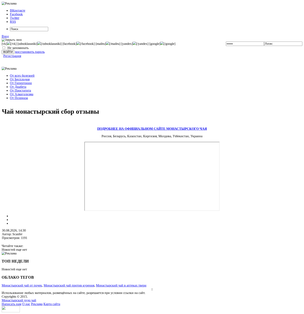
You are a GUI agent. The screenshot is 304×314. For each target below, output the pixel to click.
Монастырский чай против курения (69, 285)
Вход (5, 36)
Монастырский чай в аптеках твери (121, 285)
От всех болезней (22, 75)
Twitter (14, 18)
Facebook (16, 14)
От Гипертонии (21, 83)
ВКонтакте (17, 10)
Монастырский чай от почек (22, 285)
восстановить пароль (30, 52)
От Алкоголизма (21, 94)
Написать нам (11, 304)
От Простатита (20, 90)
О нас (26, 304)
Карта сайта (51, 304)
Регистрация (12, 56)
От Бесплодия (20, 79)
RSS (13, 21)
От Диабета (18, 86)
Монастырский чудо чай (19, 300)
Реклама (37, 304)
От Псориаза (19, 98)
